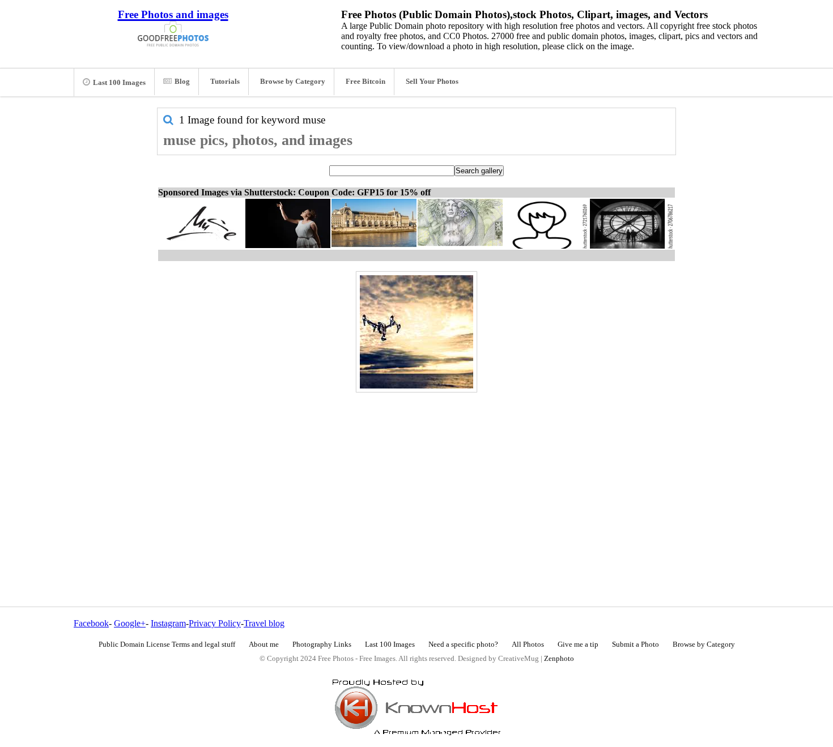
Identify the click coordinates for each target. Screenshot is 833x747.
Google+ (130, 623)
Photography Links (321, 644)
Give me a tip (578, 644)
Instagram (168, 623)
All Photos (528, 644)
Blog (182, 82)
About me (264, 644)
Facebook (91, 623)
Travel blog (264, 623)
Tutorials (225, 82)
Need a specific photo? (463, 644)
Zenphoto (559, 659)
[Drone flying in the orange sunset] (416, 331)
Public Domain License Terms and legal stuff (167, 644)
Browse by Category (292, 82)
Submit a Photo (635, 644)
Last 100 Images (119, 83)
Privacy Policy (215, 623)
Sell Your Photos (432, 82)
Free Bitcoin (365, 82)
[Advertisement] (416, 475)
